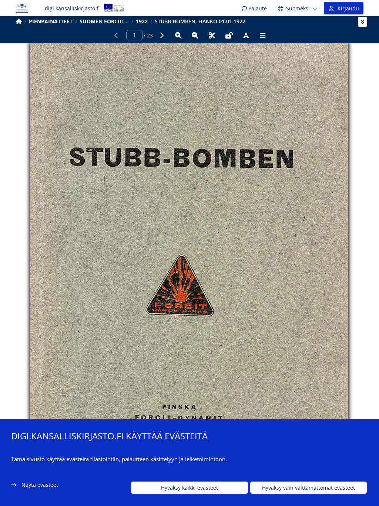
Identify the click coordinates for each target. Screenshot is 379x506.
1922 (142, 21)
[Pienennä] (195, 35)
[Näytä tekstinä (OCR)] (245, 35)
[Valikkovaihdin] (362, 22)
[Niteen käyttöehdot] (229, 35)
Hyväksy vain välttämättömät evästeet (308, 487)
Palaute (257, 8)
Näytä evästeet (39, 484)
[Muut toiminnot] (262, 35)
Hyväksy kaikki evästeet (189, 487)
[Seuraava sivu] (161, 35)
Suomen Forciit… (104, 21)
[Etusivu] (19, 21)
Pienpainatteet (51, 21)
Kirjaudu (347, 8)
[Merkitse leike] (212, 35)
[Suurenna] (178, 35)
